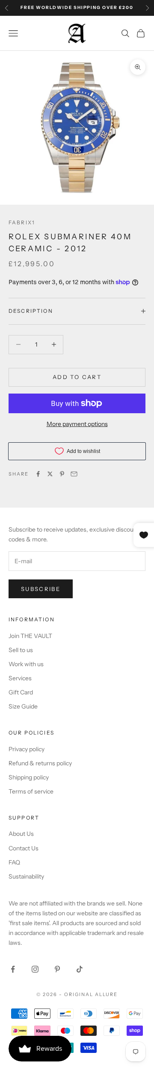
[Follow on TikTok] (79, 969)
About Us (21, 834)
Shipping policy (29, 777)
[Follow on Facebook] (13, 969)
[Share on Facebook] (38, 473)
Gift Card (21, 692)
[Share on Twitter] (50, 473)
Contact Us (23, 848)
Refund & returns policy (40, 763)
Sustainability (26, 876)
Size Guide (23, 706)
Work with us (26, 664)
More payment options (77, 424)
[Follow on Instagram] (35, 969)
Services (20, 678)
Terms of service (31, 791)
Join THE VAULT (30, 636)
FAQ (14, 862)
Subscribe (40, 588)
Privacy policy (26, 749)
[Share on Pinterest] (62, 473)
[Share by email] (74, 473)
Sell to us (21, 650)
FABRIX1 (22, 222)
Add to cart (77, 376)
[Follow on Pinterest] (57, 969)
